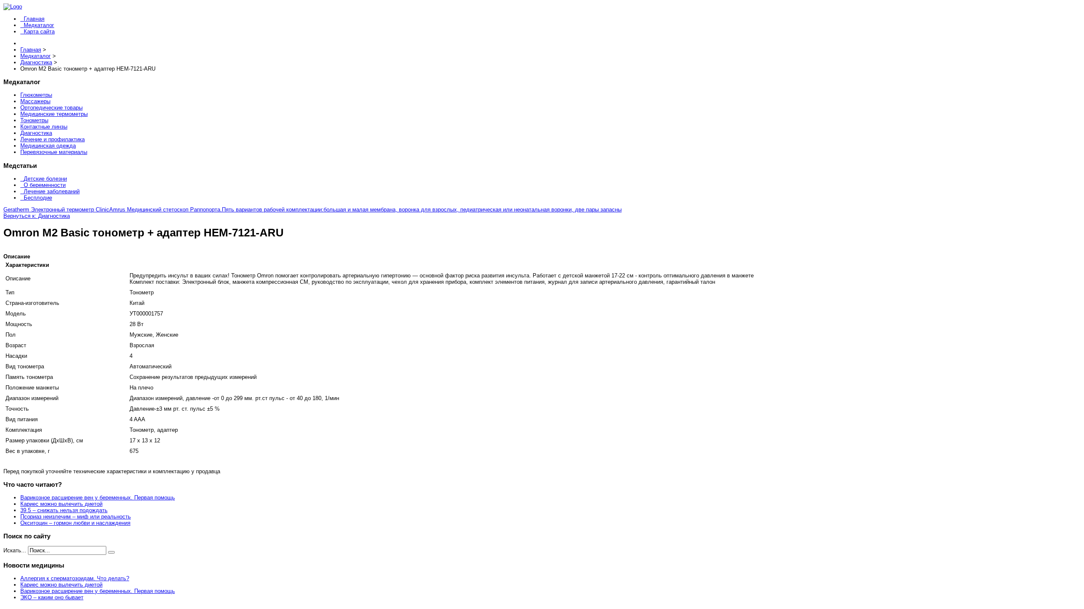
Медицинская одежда (48, 146)
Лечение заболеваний (52, 191)
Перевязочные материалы (53, 152)
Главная (34, 19)
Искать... (14, 550)
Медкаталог (39, 25)
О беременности (45, 185)
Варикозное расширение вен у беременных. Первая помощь (97, 497)
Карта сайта (39, 31)
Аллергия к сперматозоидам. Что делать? (74, 578)
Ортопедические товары (51, 107)
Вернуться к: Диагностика (36, 216)
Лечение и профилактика (52, 139)
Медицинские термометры (54, 114)
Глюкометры (36, 95)
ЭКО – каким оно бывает (51, 597)
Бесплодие (38, 198)
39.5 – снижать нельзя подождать (64, 510)
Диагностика (36, 133)
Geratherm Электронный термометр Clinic (56, 209)
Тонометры (34, 120)
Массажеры (35, 101)
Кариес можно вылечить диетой (61, 504)
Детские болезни (45, 179)
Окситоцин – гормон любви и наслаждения (75, 523)
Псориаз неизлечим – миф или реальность (75, 516)
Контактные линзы (43, 126)
